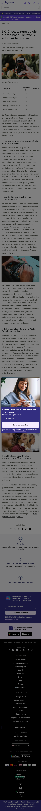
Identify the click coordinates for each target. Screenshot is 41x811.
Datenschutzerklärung (10, 408)
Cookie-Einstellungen (28, 404)
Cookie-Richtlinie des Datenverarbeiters (16, 410)
